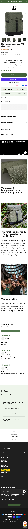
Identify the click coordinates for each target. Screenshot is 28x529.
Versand (13, 54)
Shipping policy (22, 521)
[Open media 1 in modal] (24, 13)
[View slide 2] (14, 439)
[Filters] (22, 331)
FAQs (11, 394)
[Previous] (1, 1)
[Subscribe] (24, 491)
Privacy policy (10, 521)
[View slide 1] (12, 439)
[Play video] (14, 148)
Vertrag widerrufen (14, 504)
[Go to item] (3, 40)
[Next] (26, 1)
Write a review (10, 331)
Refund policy (5, 521)
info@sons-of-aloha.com (5, 461)
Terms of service (16, 521)
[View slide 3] (15, 439)
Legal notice (14, 523)
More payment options (14, 82)
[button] (4, 49)
